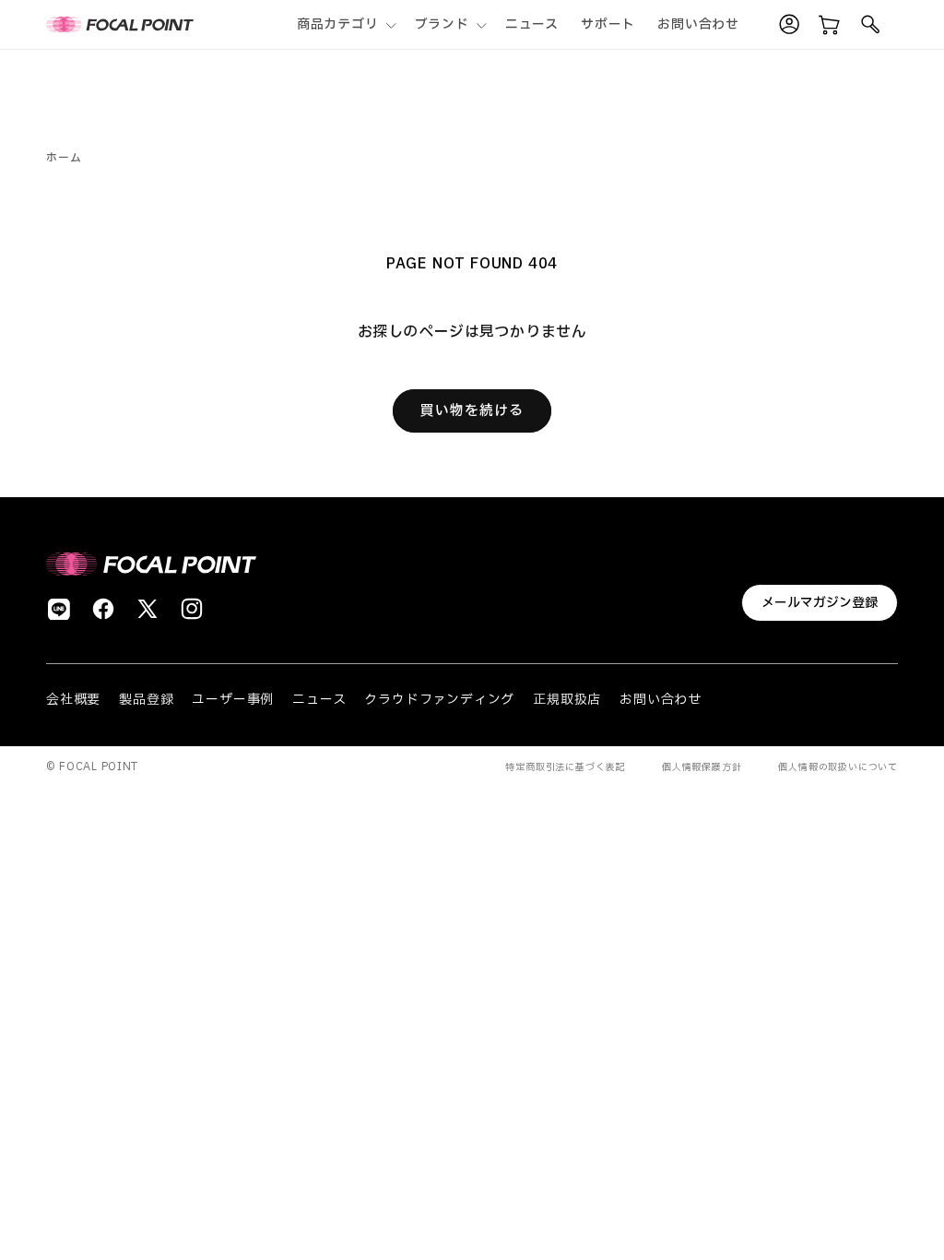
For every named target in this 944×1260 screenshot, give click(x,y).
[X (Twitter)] (147, 609)
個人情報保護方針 (701, 767)
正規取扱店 (567, 699)
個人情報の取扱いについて (838, 767)
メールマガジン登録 (819, 602)
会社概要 (73, 699)
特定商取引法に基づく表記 (565, 767)
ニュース (319, 699)
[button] (345, 24)
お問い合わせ (661, 699)
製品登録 (146, 699)
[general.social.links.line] (59, 609)
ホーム (63, 157)
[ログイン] (789, 25)
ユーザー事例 (233, 699)
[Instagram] (192, 609)
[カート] (829, 25)
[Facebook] (103, 609)
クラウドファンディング (439, 699)
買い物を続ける (472, 411)
